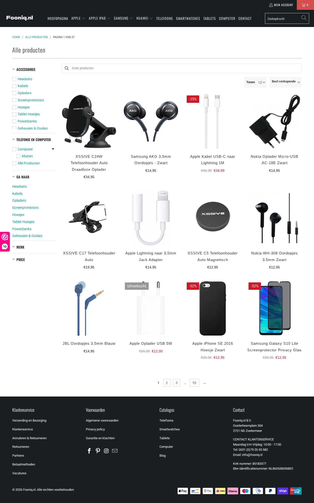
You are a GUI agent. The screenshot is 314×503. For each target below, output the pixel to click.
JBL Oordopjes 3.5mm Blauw (89, 343)
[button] (78, 18)
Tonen (250, 82)
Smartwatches (169, 429)
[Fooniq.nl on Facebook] (89, 451)
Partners (18, 455)
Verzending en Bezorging (29, 420)
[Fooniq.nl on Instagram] (106, 451)
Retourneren (20, 447)
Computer (166, 447)
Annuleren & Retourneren (29, 438)
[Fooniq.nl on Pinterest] (98, 451)
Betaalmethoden (23, 464)
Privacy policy (95, 429)
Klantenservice (22, 429)
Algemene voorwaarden (102, 420)
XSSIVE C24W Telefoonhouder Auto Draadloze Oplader (89, 163)
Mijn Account (283, 5)
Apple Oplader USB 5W (151, 343)
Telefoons (166, 420)
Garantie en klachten (100, 438)
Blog (162, 455)
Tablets (164, 438)
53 (194, 383)
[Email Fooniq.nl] (115, 451)
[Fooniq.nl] (19, 18)
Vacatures (19, 473)
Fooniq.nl (29, 489)
